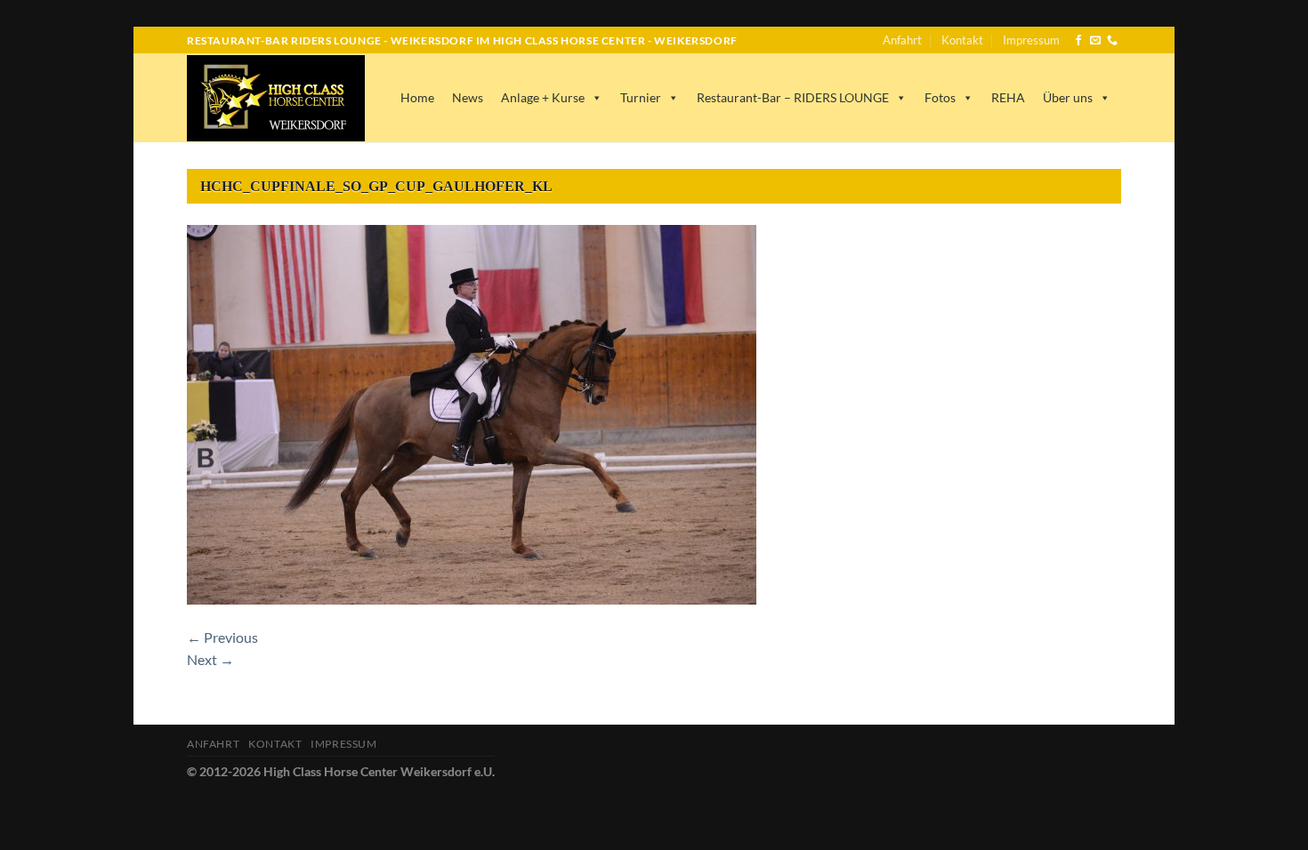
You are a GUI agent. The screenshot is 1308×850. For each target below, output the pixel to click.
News (467, 97)
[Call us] (1112, 41)
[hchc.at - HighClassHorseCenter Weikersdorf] (276, 98)
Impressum (1031, 40)
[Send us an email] (1095, 41)
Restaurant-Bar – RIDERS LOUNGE (793, 97)
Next (210, 659)
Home (417, 97)
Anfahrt (902, 40)
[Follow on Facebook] (1078, 41)
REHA (1008, 97)
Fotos (940, 97)
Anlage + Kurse (543, 97)
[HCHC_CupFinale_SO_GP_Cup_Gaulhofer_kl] (471, 412)
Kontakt (962, 40)
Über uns (1068, 97)
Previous (222, 637)
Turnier (640, 97)
